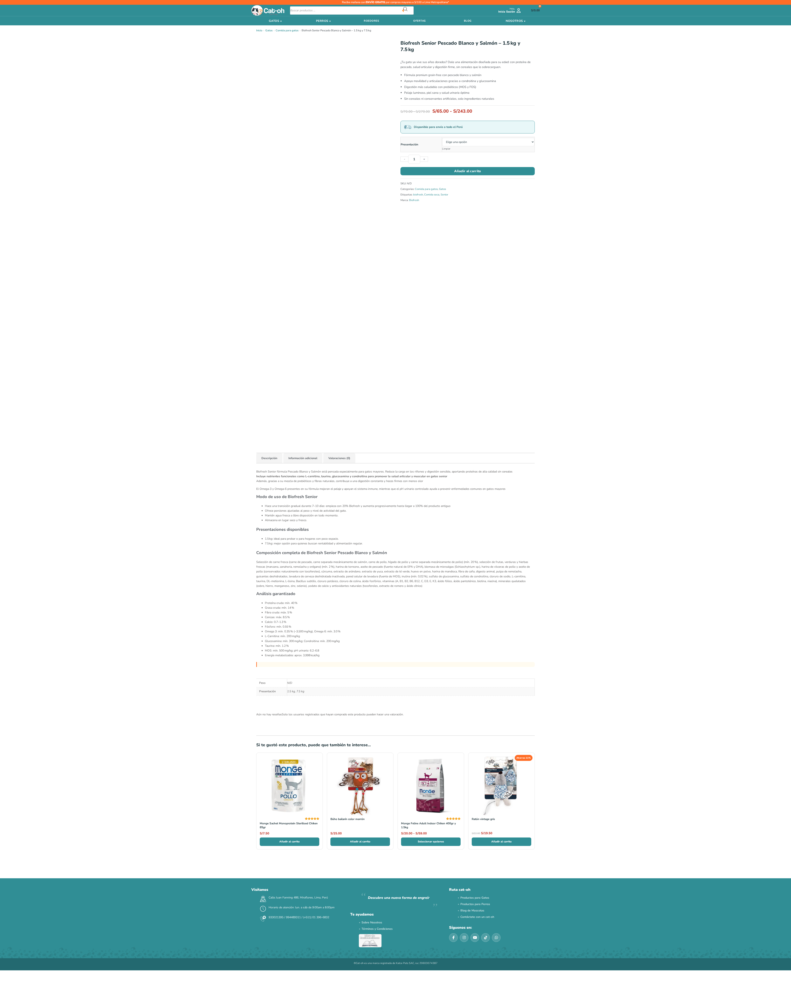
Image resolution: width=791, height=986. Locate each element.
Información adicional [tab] (302, 458)
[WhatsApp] (496, 937)
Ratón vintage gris (483, 819)
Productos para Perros (475, 904)
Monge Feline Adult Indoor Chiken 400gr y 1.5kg (428, 825)
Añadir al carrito (467, 171)
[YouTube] (474, 937)
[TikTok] (485, 937)
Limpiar (446, 148)
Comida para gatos (287, 30)
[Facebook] (453, 937)
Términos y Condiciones (377, 929)
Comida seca (431, 194)
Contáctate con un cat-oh (477, 917)
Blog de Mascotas (472, 910)
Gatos (269, 30)
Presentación (409, 144)
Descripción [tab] (269, 458)
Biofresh (414, 200)
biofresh (418, 194)
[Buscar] (408, 10)
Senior (444, 194)
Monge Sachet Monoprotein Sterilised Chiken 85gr (289, 825)
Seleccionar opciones (431, 841)
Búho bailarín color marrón (347, 819)
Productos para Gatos (474, 898)
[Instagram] (464, 937)
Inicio (259, 30)
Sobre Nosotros (372, 922)
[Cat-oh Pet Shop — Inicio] (267, 10)
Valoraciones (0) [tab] (339, 458)
